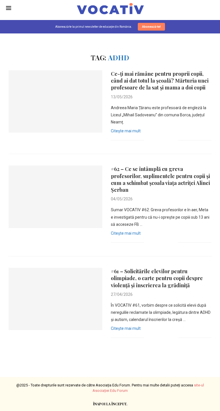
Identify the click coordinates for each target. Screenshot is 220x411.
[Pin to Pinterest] (167, 140)
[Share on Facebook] (155, 140)
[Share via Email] (173, 140)
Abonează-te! (151, 26)
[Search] (211, 8)
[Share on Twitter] (161, 140)
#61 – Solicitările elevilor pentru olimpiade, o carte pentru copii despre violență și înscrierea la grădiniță (157, 278)
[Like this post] (148, 140)
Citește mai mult (126, 131)
